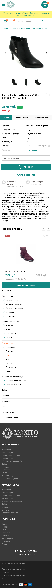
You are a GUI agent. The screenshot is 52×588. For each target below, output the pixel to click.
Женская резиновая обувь (13, 377)
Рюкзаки (5, 527)
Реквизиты (6, 572)
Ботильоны (10, 330)
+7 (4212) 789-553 (26, 550)
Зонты (4, 530)
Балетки (5, 396)
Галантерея (8, 519)
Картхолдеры (7, 538)
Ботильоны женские (15, 271)
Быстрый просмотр (26, 285)
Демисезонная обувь (11, 322)
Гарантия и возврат (42, 117)
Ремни (4, 544)
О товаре (6, 117)
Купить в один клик (26, 175)
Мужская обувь (10, 485)
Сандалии (10, 312)
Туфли (4, 390)
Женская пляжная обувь (16, 381)
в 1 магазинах (32, 150)
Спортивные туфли (10, 417)
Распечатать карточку (11, 182)
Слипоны (5, 407)
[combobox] (28, 21)
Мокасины (6, 401)
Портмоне (6, 533)
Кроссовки (6, 290)
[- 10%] (26, 252)
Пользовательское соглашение (13, 576)
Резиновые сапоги (13, 385)
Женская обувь (24, 28)
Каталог (13, 28)
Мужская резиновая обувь (13, 501)
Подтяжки (6, 541)
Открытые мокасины (14, 308)
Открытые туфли (13, 300)
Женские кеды (8, 412)
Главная (5, 28)
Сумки (4, 524)
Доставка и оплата (22, 117)
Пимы (8, 371)
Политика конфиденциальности (13, 569)
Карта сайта (6, 579)
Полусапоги (11, 334)
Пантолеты (10, 316)
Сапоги (9, 338)
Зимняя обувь (37, 28)
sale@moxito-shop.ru (26, 554)
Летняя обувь (7, 296)
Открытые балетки (14, 304)
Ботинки (9, 325)
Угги (7, 359)
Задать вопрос (37, 181)
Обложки (5, 536)
